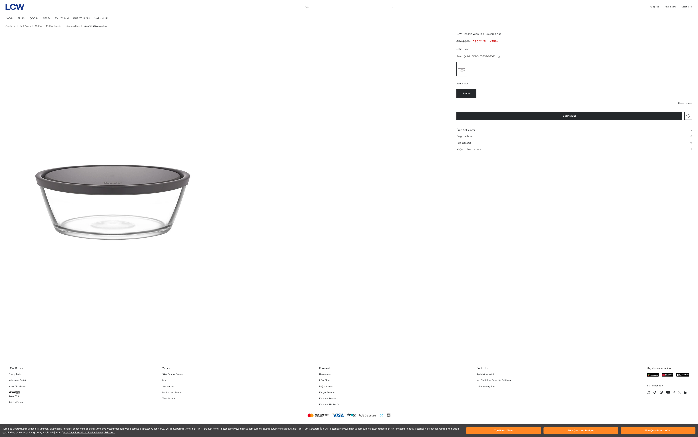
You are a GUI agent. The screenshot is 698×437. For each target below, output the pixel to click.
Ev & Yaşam (25, 26)
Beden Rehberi (685, 103)
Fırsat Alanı (81, 18)
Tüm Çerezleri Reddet (581, 430)
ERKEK (21, 18)
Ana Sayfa (10, 26)
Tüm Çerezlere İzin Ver (658, 430)
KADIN (9, 18)
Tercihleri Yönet (503, 430)
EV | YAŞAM (62, 18)
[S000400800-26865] (498, 56)
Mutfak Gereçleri (54, 26)
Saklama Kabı (73, 26)
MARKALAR (101, 18)
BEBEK (47, 18)
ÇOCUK (34, 18)
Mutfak (38, 26)
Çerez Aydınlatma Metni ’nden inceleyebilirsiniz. (88, 432)
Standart (466, 93)
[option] (461, 69)
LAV (459, 34)
